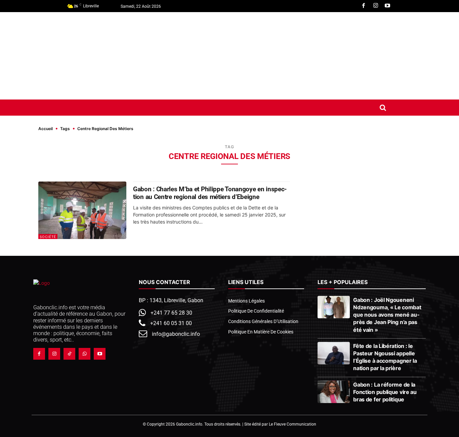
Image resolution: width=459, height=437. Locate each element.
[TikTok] (69, 354)
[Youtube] (387, 6)
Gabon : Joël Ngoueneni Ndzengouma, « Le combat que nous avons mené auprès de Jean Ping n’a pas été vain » (387, 314)
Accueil (45, 128)
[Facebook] (363, 6)
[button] (383, 108)
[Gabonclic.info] (98, 55)
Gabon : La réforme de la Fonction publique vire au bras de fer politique (385, 392)
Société (48, 237)
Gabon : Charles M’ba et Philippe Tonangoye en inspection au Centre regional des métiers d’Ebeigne (210, 193)
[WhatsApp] (84, 354)
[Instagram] (375, 6)
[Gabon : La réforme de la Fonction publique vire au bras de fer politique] (334, 392)
